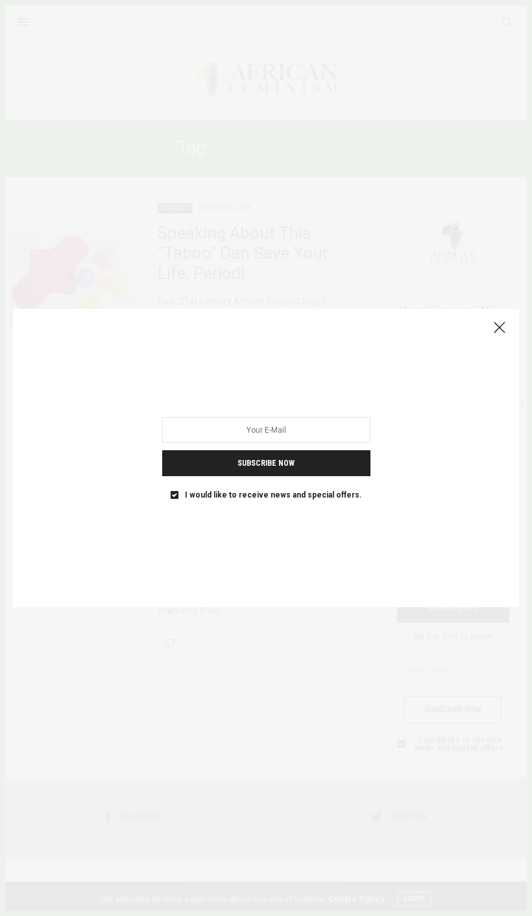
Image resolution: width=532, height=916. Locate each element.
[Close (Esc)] (500, 328)
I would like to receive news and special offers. (273, 495)
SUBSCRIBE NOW (266, 463)
